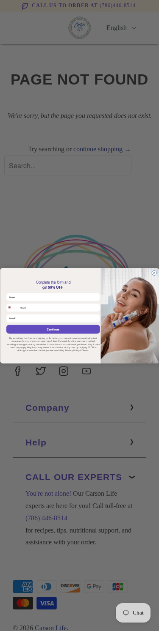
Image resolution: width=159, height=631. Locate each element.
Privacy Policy (72, 350)
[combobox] (12, 307)
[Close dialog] (153, 272)
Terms (85, 350)
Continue (53, 329)
